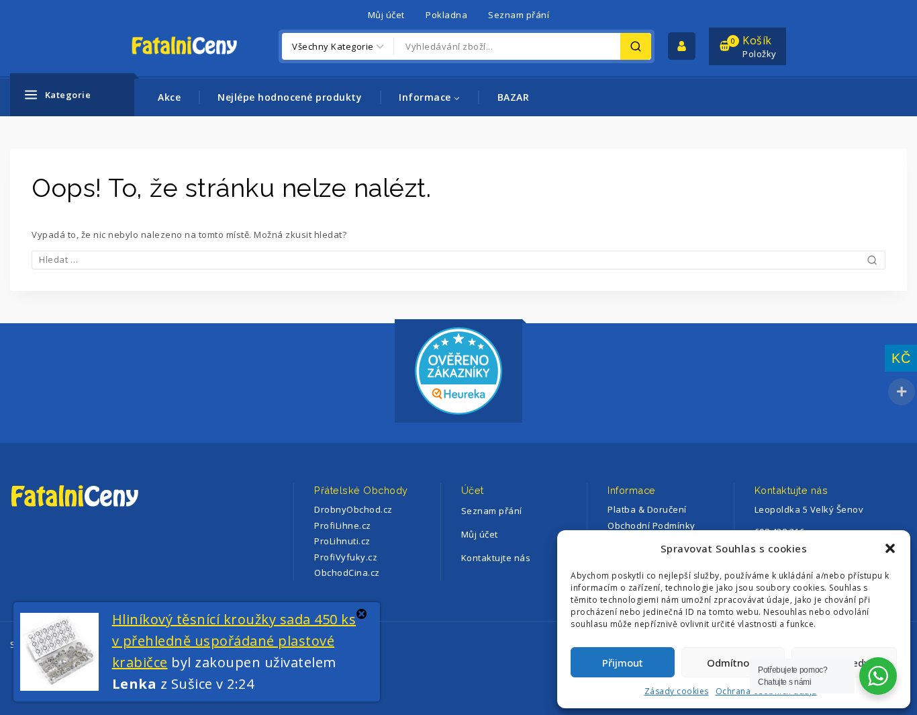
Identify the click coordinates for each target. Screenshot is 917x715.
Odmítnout (733, 662)
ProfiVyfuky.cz (345, 557)
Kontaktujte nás (496, 558)
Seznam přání (518, 15)
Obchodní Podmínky (651, 525)
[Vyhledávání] (458, 259)
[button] (890, 548)
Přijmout (622, 662)
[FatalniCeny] (198, 46)
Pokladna (446, 15)
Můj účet (386, 15)
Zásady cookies (676, 691)
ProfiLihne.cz (342, 525)
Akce (169, 97)
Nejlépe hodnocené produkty (290, 97)
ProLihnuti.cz (342, 541)
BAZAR (513, 97)
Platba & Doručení (647, 509)
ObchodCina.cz (347, 572)
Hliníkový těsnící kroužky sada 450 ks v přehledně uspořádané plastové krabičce (234, 640)
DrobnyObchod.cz (353, 509)
